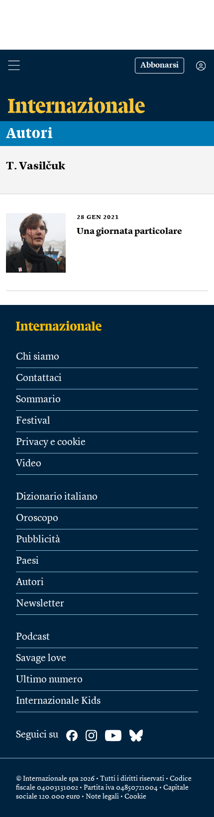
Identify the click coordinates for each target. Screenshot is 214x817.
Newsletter (40, 604)
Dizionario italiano (57, 497)
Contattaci (39, 378)
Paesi (27, 561)
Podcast (33, 637)
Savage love (41, 659)
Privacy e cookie (51, 442)
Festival (33, 421)
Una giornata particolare (129, 231)
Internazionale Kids (58, 701)
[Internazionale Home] (62, 326)
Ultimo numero (49, 680)
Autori (29, 133)
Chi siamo (37, 357)
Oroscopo (37, 518)
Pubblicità (38, 540)
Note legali (102, 796)
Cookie (135, 796)
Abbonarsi (159, 66)
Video (28, 464)
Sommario (38, 400)
